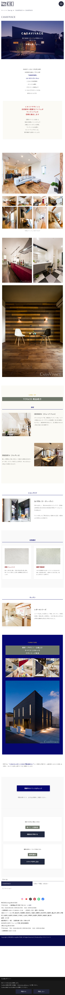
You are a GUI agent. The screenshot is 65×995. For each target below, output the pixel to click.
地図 (30, 905)
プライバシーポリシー (23, 985)
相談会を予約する (32, 834)
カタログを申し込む (32, 862)
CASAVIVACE (6, 884)
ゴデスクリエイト (46, 937)
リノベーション (6, 888)
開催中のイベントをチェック (33, 788)
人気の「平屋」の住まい (40, 884)
